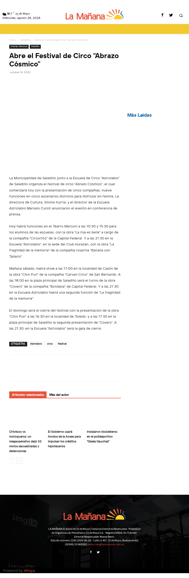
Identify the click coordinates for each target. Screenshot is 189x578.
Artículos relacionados (28, 395)
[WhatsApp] (45, 82)
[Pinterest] (35, 82)
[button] (181, 15)
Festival (62, 344)
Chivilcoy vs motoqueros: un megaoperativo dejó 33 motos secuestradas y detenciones (25, 441)
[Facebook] (162, 15)
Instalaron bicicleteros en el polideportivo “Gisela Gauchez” (102, 436)
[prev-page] (12, 460)
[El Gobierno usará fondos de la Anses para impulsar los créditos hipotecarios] (65, 416)
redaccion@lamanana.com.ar (105, 544)
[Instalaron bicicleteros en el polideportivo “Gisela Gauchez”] (104, 416)
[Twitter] (171, 15)
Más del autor (59, 395)
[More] (56, 82)
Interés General (19, 46)
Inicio (12, 40)
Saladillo (25, 40)
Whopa (29, 570)
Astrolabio (36, 344)
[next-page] (19, 460)
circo (50, 344)
